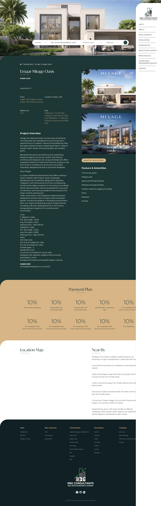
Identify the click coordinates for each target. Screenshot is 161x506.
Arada (96, 439)
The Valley (73, 446)
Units (141, 24)
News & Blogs (145, 56)
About (142, 30)
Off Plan (22, 435)
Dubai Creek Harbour (77, 449)
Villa (46, 432)
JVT (71, 452)
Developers (144, 40)
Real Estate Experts (148, 50)
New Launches (145, 35)
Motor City (73, 435)
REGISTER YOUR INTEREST (93, 160)
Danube (97, 435)
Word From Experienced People (148, 62)
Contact (142, 68)
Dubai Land (73, 439)
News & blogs (123, 435)
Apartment (48, 439)
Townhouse (48, 435)
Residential (28, 64)
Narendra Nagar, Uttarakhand (79, 432)
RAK (71, 459)
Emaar (96, 449)
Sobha (96, 446)
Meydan (72, 456)
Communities (144, 45)
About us (122, 432)
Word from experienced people (129, 439)
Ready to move (25, 439)
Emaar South (74, 442)
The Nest (97, 442)
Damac (96, 432)
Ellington (97, 452)
